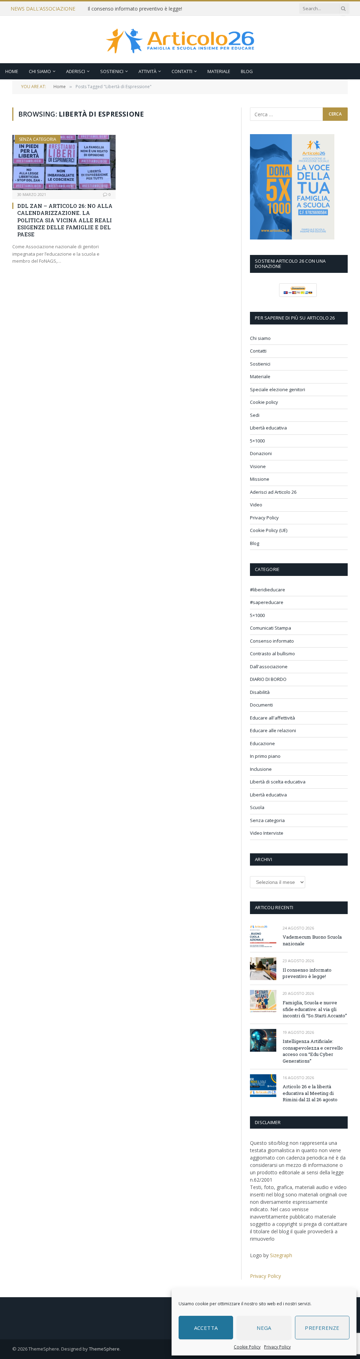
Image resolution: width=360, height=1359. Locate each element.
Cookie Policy (247, 1347)
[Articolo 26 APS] (180, 39)
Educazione (262, 743)
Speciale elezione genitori (277, 389)
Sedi (254, 415)
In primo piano (265, 756)
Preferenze (322, 1327)
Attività (147, 71)
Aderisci (75, 71)
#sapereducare (266, 602)
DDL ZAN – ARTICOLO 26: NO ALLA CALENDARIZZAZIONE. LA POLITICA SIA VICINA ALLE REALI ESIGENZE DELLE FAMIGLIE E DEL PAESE (64, 220)
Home (11, 71)
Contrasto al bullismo (272, 653)
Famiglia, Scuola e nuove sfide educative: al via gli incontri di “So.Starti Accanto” (315, 1009)
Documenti (261, 705)
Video (256, 504)
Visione (258, 466)
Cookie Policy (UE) (268, 530)
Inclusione (261, 769)
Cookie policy (264, 402)
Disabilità (260, 692)
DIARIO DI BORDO (268, 679)
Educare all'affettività (272, 718)
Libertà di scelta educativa (278, 782)
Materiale (218, 71)
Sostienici (111, 71)
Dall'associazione (269, 666)
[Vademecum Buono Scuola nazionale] (263, 936)
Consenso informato (272, 641)
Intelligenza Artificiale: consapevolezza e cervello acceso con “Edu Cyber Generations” (313, 1051)
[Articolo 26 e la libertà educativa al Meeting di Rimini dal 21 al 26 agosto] (263, 1085)
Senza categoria (37, 139)
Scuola (257, 807)
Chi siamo (40, 71)
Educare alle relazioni (273, 730)
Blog (247, 71)
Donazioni (261, 453)
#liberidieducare (267, 589)
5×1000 (257, 441)
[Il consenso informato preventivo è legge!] (263, 968)
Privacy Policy (277, 1347)
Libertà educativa (268, 428)
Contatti (182, 71)
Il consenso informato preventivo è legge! (135, 9)
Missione (259, 479)
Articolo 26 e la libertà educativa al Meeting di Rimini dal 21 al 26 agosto (310, 1093)
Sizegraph (281, 1255)
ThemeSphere (104, 1349)
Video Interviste (266, 833)
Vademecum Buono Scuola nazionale (312, 940)
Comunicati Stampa (270, 628)
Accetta (206, 1327)
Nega (264, 1327)
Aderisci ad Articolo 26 (273, 492)
